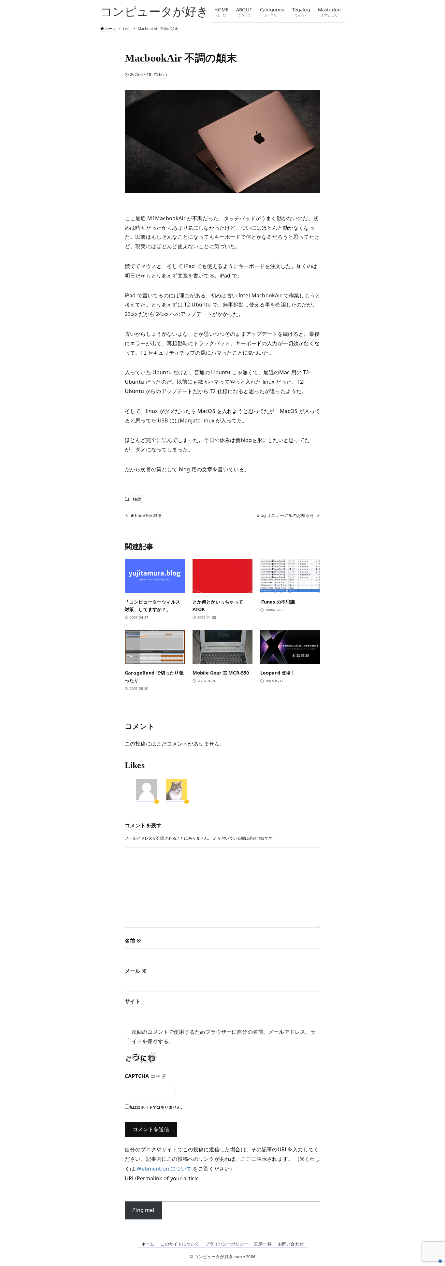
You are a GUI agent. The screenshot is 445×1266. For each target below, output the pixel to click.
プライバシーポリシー (226, 1244)
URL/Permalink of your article (162, 1178)
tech (163, 74)
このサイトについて (180, 1244)
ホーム (147, 1244)
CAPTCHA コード (145, 1076)
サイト (132, 1001)
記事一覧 (263, 1244)
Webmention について (163, 1168)
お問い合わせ (291, 1244)
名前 (133, 940)
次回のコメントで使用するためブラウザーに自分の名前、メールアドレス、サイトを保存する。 (224, 1036)
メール (136, 970)
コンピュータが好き (154, 11)
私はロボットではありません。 (156, 1107)
